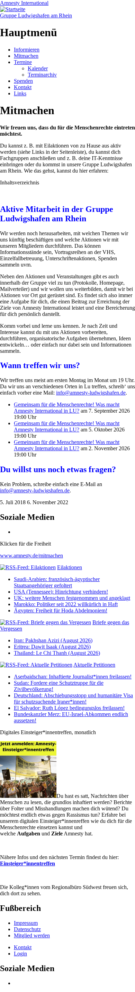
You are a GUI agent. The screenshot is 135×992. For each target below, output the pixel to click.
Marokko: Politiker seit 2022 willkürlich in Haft (66, 604)
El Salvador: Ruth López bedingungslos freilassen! (69, 708)
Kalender (38, 68)
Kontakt (23, 87)
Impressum (26, 923)
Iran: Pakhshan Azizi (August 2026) (53, 640)
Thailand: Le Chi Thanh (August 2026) (57, 653)
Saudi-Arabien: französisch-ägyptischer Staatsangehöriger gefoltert (57, 582)
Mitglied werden (32, 935)
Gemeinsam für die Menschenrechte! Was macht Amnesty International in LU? (66, 408)
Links (20, 93)
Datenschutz (27, 929)
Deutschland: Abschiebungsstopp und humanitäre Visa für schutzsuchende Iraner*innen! (73, 698)
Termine (23, 62)
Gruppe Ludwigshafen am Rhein (36, 15)
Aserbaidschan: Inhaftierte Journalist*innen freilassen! (73, 677)
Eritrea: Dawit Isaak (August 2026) (52, 647)
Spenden (23, 81)
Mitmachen (26, 56)
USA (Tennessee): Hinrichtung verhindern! (61, 592)
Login (20, 954)
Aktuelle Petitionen (94, 665)
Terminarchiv (42, 75)
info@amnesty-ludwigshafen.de (91, 393)
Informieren (26, 50)
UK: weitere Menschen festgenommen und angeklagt (72, 598)
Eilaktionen (69, 567)
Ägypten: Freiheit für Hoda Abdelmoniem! (60, 610)
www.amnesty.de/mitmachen (31, 555)
